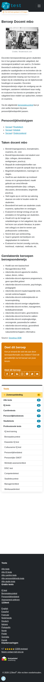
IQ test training (10, 431)
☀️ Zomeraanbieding (21, 395)
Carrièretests (21, 410)
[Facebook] (7, 373)
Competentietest (11, 473)
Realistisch (18, 127)
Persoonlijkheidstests (21, 416)
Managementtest (11, 484)
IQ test (4, 590)
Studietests (21, 421)
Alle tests (21, 400)
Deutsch (5, 621)
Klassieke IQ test (11, 442)
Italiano (4, 624)
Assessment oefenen (10, 600)
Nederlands (6, 618)
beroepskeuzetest (25, 105)
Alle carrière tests (8, 575)
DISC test (8, 468)
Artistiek (16, 130)
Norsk (4, 631)
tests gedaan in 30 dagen (16, 12)
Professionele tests (21, 426)
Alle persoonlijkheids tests (12, 578)
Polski (4, 634)
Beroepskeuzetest (12, 437)
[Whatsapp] (32, 373)
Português (5, 627)
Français (5, 615)
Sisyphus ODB (15, 338)
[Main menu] (39, 5)
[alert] (3, 678)
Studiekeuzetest (11, 479)
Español (5, 612)
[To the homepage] (11, 6)
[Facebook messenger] (27, 373)
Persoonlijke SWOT (13, 458)
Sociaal (8, 127)
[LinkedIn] (17, 373)
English (4, 609)
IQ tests (21, 405)
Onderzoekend (19, 133)
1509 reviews (21, 649)
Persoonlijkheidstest (13, 452)
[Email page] (37, 373)
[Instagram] (22, 373)
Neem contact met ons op (12, 652)
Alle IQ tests (6, 572)
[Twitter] (12, 373)
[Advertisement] (22, 518)
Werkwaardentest (12, 489)
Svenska (5, 637)
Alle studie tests (8, 581)
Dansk (4, 640)
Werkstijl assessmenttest (15, 463)
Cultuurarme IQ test (12, 447)
